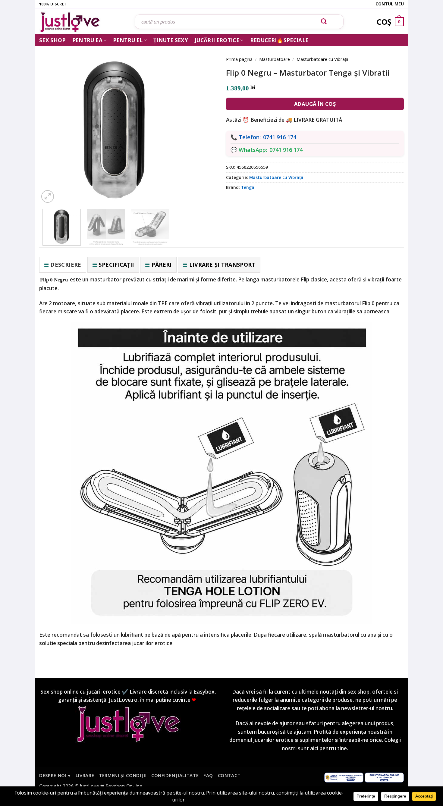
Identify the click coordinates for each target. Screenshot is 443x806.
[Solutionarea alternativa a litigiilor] (343, 776)
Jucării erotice (217, 40)
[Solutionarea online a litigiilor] (384, 776)
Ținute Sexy (170, 40)
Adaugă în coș (315, 103)
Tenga (247, 187)
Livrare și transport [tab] (222, 264)
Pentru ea (87, 40)
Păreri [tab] (162, 264)
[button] (47, 196)
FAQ (208, 775)
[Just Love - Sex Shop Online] (82, 21)
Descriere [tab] (65, 264)
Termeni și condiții (123, 775)
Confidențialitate (175, 775)
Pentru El (128, 40)
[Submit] (324, 22)
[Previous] (53, 121)
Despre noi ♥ (55, 775)
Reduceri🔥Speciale (279, 40)
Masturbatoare (274, 59)
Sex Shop (52, 40)
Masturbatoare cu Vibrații (322, 59)
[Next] (203, 121)
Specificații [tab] (116, 264)
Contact (229, 775)
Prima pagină (239, 59)
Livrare (85, 775)
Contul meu (389, 4)
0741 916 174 (279, 137)
